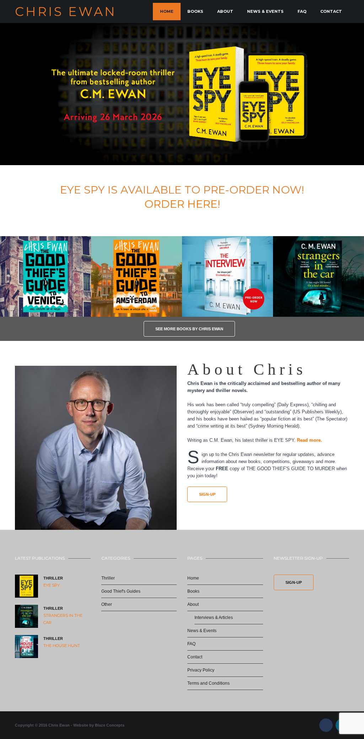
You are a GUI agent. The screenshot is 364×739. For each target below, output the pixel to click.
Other (106, 604)
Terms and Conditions (208, 683)
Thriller (53, 578)
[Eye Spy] (26, 586)
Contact (331, 11)
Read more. (308, 440)
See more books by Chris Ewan (189, 329)
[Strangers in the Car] (26, 616)
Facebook (326, 725)
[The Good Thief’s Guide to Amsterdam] (136, 276)
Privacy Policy (200, 670)
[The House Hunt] (26, 646)
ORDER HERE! (182, 204)
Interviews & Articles (213, 617)
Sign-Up (207, 494)
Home (166, 11)
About (225, 11)
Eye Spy (51, 585)
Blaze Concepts (109, 725)
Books (195, 11)
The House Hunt (61, 645)
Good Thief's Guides (120, 591)
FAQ (302, 11)
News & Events (265, 11)
